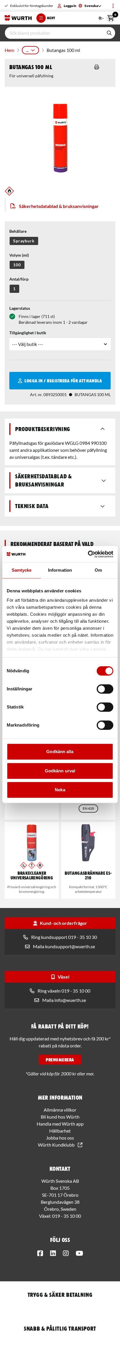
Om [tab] (98, 570)
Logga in (70, 6)
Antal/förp (19, 279)
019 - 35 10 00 (66, 1216)
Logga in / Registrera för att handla (63, 380)
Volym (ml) (19, 255)
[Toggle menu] (113, 6)
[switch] (105, 689)
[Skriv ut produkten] (96, 67)
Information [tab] (60, 570)
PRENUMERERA (60, 1059)
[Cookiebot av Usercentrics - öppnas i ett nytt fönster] (87, 554)
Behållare (18, 231)
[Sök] (109, 33)
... (27, 50)
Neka (60, 789)
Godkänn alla (59, 751)
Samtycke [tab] (22, 570)
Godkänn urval (60, 770)
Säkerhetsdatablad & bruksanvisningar (59, 206)
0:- (107, 16)
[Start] (18, 18)
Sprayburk (24, 240)
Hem (9, 50)
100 (17, 264)
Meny (51, 18)
